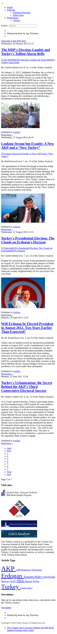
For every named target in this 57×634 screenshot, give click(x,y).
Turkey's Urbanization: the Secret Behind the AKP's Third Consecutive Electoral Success (26, 386)
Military (5, 581)
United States (26, 588)
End (9, 474)
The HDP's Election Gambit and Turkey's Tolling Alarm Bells (25, 52)
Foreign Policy (34, 577)
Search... (5, 25)
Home (10, 7)
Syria (36, 581)
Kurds (51, 576)
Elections (37, 570)
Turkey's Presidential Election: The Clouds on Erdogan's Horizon (28, 240)
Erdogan (12, 575)
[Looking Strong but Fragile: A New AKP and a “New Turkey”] (28, 156)
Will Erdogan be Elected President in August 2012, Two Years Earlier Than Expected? (27, 328)
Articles (16, 20)
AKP (8, 568)
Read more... (7, 135)
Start (9, 448)
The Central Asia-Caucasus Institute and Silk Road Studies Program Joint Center (30, 629)
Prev (9, 451)
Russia (29, 581)
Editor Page (18, 15)
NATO (13, 581)
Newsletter (6, 607)
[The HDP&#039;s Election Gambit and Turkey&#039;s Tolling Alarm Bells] (28, 62)
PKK (21, 581)
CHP (18, 570)
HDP (46, 577)
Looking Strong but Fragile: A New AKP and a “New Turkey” (27, 145)
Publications (12, 18)
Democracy (26, 570)
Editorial (11, 10)
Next (9, 472)
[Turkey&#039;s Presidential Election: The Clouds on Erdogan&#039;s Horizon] (28, 251)
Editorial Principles (21, 12)
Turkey (10, 586)
